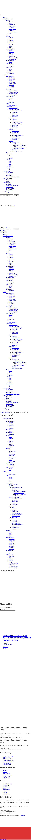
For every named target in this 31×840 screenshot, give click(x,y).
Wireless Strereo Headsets (17, 135)
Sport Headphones (16, 136)
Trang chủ (5, 17)
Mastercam (11, 52)
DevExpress (11, 73)
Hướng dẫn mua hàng (8, 756)
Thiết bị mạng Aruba (13, 92)
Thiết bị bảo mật (9, 96)
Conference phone (16, 121)
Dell (9, 168)
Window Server (12, 26)
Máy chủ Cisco (12, 79)
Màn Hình (11, 141)
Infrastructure (15, 115)
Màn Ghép (14, 149)
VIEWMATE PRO (12, 59)
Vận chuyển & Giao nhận (8, 760)
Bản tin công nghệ (7, 182)
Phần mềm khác (9, 72)
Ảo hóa (7, 103)
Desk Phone (14, 119)
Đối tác (7, 181)
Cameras (14, 113)
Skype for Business (13, 31)
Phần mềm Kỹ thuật (7, 775)
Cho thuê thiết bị (9, 175)
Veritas (10, 46)
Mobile (13, 507)
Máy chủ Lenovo (12, 83)
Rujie (10, 164)
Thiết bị (4, 75)
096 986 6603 (7, 227)
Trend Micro (11, 42)
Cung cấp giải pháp (10, 188)
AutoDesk (11, 54)
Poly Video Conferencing (14, 109)
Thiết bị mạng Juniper (13, 95)
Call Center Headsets (16, 133)
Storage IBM (11, 87)
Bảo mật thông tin (7, 764)
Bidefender (11, 44)
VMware (10, 62)
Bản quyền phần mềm (8, 19)
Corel (10, 70)
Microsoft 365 (12, 24)
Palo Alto (11, 100)
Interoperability (15, 116)
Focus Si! (13, 205)
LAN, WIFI (8, 159)
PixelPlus (23, 815)
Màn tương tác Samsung (20, 145)
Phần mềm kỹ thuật (10, 49)
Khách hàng (8, 179)
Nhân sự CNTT (9, 174)
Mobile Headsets (15, 131)
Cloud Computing (12, 105)
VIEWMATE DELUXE (13, 57)
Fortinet (10, 98)
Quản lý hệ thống (9, 63)
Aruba (10, 161)
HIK (9, 155)
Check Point (11, 102)
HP (9, 169)
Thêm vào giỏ (6, 644)
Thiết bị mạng (9, 89)
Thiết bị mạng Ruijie (13, 93)
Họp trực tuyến (9, 106)
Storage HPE (11, 86)
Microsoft (8, 20)
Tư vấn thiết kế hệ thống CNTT (12, 177)
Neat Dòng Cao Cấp (13, 108)
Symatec (11, 37)
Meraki (10, 165)
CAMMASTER (12, 56)
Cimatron (11, 50)
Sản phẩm (7, 412)
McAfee (10, 39)
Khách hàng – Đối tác (7, 178)
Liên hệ (10, 644)
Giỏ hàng (2, 230)
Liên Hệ (4, 191)
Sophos (10, 47)
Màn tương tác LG (18, 144)
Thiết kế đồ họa (9, 67)
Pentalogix (11, 428)
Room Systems (15, 112)
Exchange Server (12, 29)
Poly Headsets (12, 129)
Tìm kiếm (16, 195)
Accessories (14, 128)
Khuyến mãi (8, 184)
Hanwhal (11, 158)
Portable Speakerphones (17, 122)
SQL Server (11, 27)
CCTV (7, 152)
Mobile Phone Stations (17, 123)
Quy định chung (6, 757)
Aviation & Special (15, 138)
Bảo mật (8, 36)
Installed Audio (15, 125)
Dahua (10, 154)
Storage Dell (11, 85)
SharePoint (11, 30)
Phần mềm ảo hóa (10, 60)
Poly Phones (11, 118)
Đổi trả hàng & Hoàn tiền (8, 761)
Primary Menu (3, 232)
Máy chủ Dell (11, 80)
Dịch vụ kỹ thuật (6, 171)
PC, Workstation (9, 166)
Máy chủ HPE (12, 82)
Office (10, 23)
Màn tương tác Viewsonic (20, 146)
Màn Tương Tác (15, 142)
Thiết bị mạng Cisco (13, 90)
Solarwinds (11, 64)
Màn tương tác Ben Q (19, 148)
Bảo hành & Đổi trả (7, 763)
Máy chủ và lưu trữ (10, 76)
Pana (10, 156)
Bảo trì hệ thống (9, 172)
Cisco (10, 99)
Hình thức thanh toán (7, 758)
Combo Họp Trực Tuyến (17, 110)
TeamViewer (11, 66)
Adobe (10, 69)
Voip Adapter (14, 126)
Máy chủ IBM (11, 77)
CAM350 (11, 53)
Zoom (7, 34)
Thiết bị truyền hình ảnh (17, 151)
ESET (10, 43)
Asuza (10, 33)
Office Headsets (15, 132)
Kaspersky (11, 40)
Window (10, 21)
